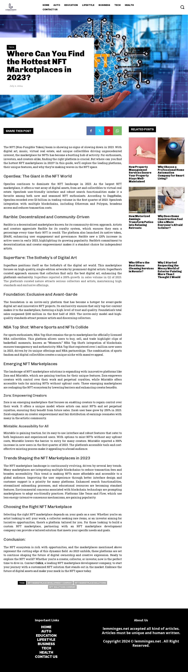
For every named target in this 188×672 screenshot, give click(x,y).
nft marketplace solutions (90, 583)
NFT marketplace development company (50, 583)
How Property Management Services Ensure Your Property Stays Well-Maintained (140, 174)
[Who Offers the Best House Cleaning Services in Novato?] (142, 246)
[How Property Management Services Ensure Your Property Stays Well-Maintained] (142, 150)
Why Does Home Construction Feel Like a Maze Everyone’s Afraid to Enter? (170, 222)
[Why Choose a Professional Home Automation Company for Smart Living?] (171, 150)
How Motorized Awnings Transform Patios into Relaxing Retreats (141, 222)
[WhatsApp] (117, 130)
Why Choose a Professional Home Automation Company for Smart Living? (171, 172)
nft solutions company (62, 587)
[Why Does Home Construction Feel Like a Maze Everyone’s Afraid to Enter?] (171, 200)
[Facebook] (91, 130)
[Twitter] (99, 130)
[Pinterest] (108, 130)
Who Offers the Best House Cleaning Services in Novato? (141, 267)
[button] (182, 7)
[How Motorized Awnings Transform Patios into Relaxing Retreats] (142, 200)
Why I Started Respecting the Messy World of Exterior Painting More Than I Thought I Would (170, 270)
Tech (11, 47)
